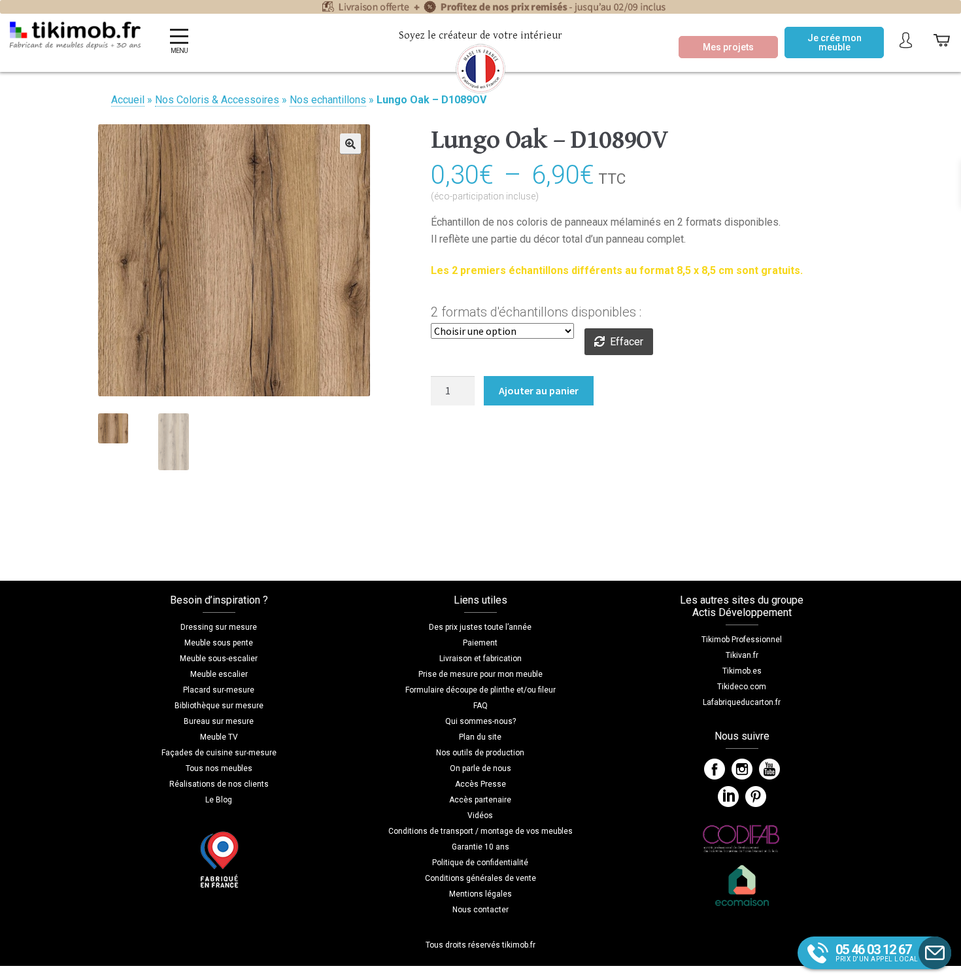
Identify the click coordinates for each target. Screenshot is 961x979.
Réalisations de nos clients (219, 784)
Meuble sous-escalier (219, 658)
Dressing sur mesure (218, 627)
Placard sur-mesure (218, 690)
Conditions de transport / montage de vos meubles (480, 831)
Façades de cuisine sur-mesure (219, 752)
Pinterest (755, 796)
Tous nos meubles (219, 768)
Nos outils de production (480, 752)
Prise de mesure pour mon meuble (480, 674)
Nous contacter (480, 909)
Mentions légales (480, 894)
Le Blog (218, 799)
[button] (350, 143)
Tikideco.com (741, 686)
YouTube (769, 769)
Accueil (127, 100)
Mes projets (728, 47)
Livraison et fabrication (480, 658)
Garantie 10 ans (480, 846)
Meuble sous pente (218, 642)
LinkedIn (728, 796)
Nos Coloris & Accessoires (217, 100)
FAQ (480, 705)
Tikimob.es (742, 671)
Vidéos (480, 815)
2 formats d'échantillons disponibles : (536, 312)
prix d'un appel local (877, 952)
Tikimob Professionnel (741, 639)
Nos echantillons (328, 100)
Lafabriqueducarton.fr (742, 702)
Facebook (714, 769)
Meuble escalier (219, 674)
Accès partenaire (480, 799)
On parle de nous (480, 768)
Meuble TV (219, 737)
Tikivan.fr (742, 655)
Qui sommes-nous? (480, 721)
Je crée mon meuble (834, 42)
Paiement (480, 642)
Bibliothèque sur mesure (219, 705)
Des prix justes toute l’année (480, 627)
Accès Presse (480, 784)
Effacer (626, 341)
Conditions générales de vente (480, 878)
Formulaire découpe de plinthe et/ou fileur (480, 690)
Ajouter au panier (539, 390)
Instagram (742, 769)
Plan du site (480, 737)
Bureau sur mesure (219, 721)
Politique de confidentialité (480, 862)
